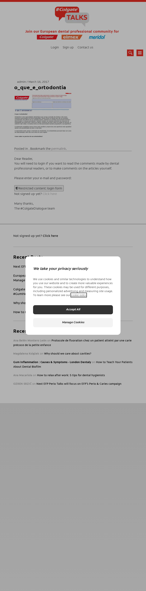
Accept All (73, 309)
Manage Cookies (73, 322)
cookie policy (78, 295)
